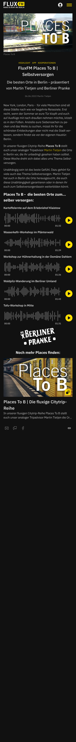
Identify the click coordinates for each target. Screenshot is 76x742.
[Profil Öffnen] (60, 5)
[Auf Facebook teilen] (23, 428)
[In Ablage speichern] (69, 428)
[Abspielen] (68, 220)
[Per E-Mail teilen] (7, 428)
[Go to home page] (14, 5)
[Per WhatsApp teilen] (15, 428)
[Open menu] (69, 5)
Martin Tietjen (53, 150)
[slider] (32, 218)
